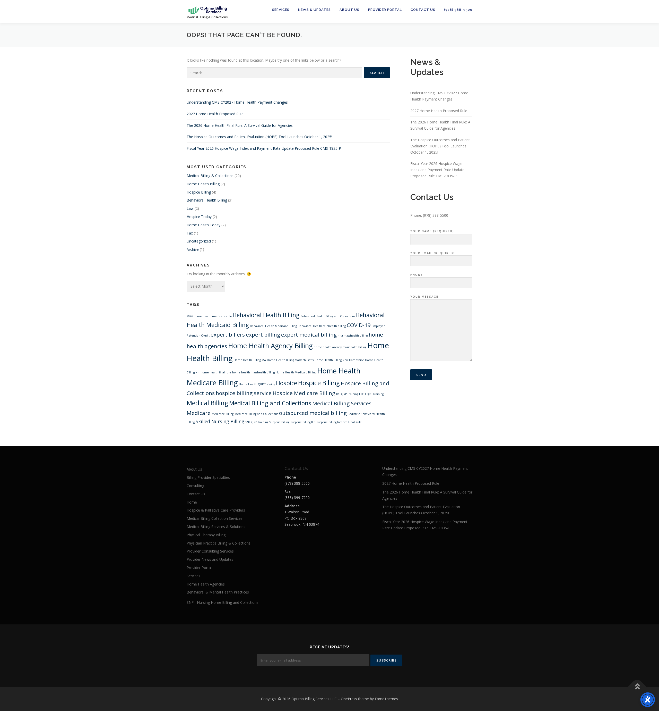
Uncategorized (199, 241)
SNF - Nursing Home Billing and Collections (222, 602)
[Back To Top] (637, 687)
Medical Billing (207, 403)
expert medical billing (309, 334)
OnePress (349, 698)
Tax (190, 233)
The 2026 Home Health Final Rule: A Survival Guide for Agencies (240, 125)
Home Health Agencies (206, 584)
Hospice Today (199, 216)
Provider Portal (385, 10)
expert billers (228, 334)
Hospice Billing (199, 192)
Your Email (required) (432, 253)
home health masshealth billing (253, 372)
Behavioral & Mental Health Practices (218, 592)
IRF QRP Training (347, 394)
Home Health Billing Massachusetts (290, 360)
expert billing (263, 334)
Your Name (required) (432, 231)
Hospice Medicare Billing (304, 393)
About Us (349, 10)
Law (190, 208)
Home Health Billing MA (250, 360)
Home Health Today (203, 224)
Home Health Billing (203, 183)
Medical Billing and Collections (270, 403)
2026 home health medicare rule (209, 316)
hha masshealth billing (353, 335)
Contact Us (423, 10)
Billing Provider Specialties (208, 477)
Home (192, 502)
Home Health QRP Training (257, 384)
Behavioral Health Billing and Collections (327, 316)
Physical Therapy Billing (206, 534)
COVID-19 (359, 325)
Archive (193, 249)
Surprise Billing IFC (302, 422)
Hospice (286, 383)
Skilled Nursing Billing (220, 421)
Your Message (424, 296)
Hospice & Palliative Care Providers (216, 510)
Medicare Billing (222, 414)
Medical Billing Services (341, 403)
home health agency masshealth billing (340, 347)
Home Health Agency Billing (270, 345)
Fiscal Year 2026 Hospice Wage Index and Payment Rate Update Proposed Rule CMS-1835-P (264, 148)
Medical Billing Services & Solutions (216, 526)
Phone (416, 275)
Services (280, 10)
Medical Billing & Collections (210, 175)
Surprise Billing (279, 422)
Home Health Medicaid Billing (296, 372)
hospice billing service (244, 393)
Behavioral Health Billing (207, 200)
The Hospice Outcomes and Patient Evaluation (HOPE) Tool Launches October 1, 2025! (259, 136)
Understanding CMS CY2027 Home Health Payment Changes (237, 102)
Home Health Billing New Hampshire (339, 360)
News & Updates (314, 10)
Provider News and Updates (210, 559)
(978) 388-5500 (458, 10)
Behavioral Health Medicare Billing (273, 326)
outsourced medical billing (313, 412)
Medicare (199, 412)
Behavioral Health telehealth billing (322, 326)
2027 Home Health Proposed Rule (215, 113)
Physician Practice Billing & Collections (218, 543)
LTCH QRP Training (371, 394)
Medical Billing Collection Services (214, 518)
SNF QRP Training (256, 422)
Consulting (195, 485)
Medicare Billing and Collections (256, 414)
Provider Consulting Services (210, 551)
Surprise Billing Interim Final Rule (339, 422)
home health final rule (216, 372)
